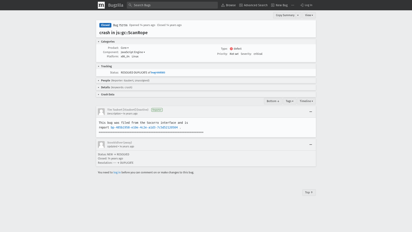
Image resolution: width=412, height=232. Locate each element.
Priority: (222, 53)
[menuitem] (229, 5)
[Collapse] (310, 111)
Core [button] (125, 47)
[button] (306, 5)
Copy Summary (285, 15)
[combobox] (172, 5)
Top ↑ (309, 192)
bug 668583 (158, 72)
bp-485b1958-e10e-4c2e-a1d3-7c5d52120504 (144, 127)
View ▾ (309, 15)
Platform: (113, 56)
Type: (224, 48)
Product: (113, 47)
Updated (112, 146)
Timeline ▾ (306, 101)
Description (114, 113)
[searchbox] (172, 5)
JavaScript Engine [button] (133, 52)
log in (117, 172)
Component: (111, 52)
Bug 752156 (120, 25)
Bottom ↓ (273, 101)
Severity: (246, 53)
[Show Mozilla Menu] (101, 5)
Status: (114, 72)
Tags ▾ (290, 101)
